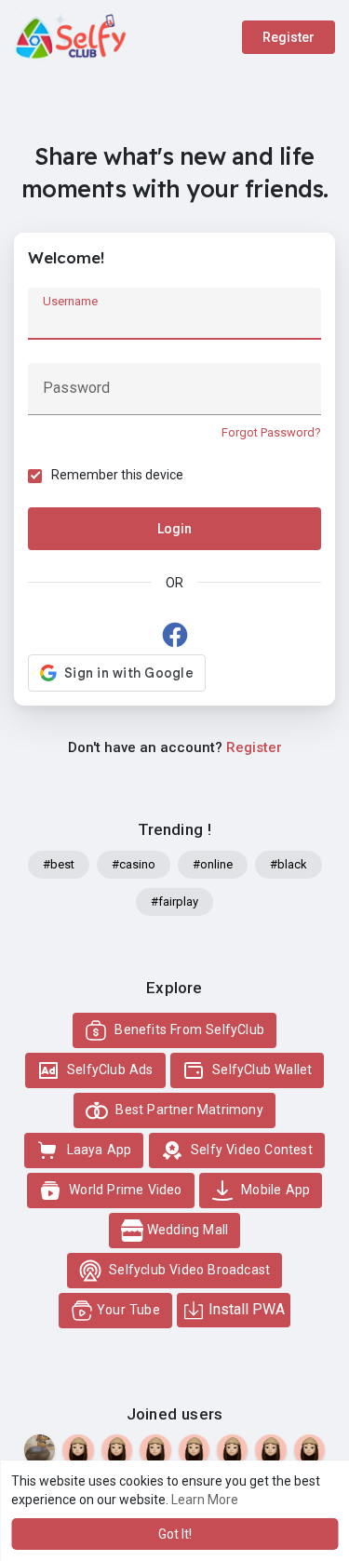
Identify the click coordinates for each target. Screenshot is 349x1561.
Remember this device (117, 474)
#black (288, 864)
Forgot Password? (271, 432)
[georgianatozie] (116, 1449)
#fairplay (174, 901)
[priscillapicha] (155, 1449)
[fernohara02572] (77, 1449)
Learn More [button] (204, 1499)
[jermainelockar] (270, 1449)
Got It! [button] (175, 1534)
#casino (133, 864)
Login (174, 528)
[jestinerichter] (309, 1449)
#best (58, 864)
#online (213, 864)
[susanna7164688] (194, 1449)
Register (288, 37)
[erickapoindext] (232, 1449)
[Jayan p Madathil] (39, 1449)
